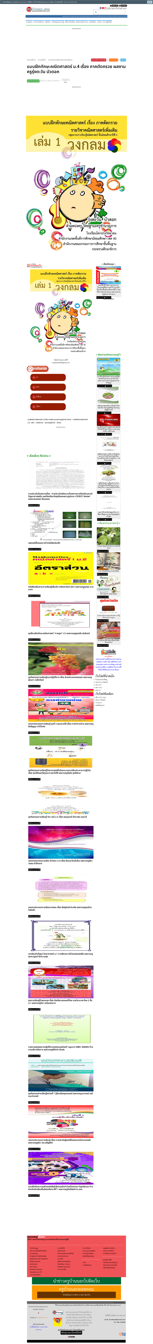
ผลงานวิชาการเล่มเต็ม (98, 60)
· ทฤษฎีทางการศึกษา (108, 1248)
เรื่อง (32, 423)
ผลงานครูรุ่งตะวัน (50, 423)
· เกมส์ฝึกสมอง (86, 1265)
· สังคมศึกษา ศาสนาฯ (63, 1264)
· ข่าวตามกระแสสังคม (88, 1251)
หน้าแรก (123, 60)
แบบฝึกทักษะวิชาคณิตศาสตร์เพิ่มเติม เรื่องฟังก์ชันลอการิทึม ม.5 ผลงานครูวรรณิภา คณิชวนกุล (108, 429)
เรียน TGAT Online (101, 697)
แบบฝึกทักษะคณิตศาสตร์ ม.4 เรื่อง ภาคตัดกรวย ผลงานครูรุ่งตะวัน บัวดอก (49, 419)
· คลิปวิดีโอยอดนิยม (88, 1256)
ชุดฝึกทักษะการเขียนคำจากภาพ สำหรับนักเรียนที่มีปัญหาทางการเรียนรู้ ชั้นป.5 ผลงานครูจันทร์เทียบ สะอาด (109, 486)
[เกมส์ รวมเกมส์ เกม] (99, 22)
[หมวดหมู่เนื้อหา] (70, 22)
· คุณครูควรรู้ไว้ (107, 1260)
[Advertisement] (76, 42)
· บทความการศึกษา (108, 1251)
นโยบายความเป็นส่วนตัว (70, 2)
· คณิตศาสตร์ (61, 1251)
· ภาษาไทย (60, 1259)
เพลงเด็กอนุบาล (100, 705)
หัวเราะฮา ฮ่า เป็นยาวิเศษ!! (108, 594)
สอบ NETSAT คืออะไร (102, 682)
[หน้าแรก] (29, 22)
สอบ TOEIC (99, 687)
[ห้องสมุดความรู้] (57, 22)
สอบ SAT (98, 690)
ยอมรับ (149, 2)
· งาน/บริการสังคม (88, 1253)
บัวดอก (59, 423)
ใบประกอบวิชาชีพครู (101, 679)
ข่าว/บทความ (113, 60)
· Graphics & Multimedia (37, 1256)
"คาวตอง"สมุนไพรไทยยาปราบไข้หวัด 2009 (108, 547)
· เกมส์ (84, 1262)
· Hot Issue (33, 1267)
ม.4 (29, 423)
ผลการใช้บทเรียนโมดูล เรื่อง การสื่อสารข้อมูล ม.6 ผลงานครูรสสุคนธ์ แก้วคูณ (108, 514)
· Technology (33, 1248)
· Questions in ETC (35, 1272)
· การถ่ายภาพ (33, 1264)
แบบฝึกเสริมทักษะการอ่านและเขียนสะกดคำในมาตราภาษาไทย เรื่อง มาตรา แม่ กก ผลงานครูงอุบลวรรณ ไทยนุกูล (108, 379)
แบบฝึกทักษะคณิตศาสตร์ (80, 419)
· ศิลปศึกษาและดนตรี (63, 1267)
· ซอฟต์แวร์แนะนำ (34, 1261)
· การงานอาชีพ (61, 1269)
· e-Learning (33, 1253)
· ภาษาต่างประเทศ (62, 1256)
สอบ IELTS (99, 685)
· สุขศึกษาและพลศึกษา (64, 1261)
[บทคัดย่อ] (92, 22)
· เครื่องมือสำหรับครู (108, 1268)
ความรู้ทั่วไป (42, 60)
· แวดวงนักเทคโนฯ (35, 1275)
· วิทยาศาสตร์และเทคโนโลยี (65, 1253)
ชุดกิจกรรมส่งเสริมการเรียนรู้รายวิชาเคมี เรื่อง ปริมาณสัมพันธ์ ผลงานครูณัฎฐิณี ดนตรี (108, 408)
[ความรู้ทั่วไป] (107, 22)
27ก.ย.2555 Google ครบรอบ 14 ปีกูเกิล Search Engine (108, 616)
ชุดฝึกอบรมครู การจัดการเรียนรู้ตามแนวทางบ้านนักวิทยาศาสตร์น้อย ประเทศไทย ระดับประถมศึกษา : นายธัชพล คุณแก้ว (108, 457)
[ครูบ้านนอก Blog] (48, 22)
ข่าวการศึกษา (31, 60)
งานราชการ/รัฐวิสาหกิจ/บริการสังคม (60, 60)
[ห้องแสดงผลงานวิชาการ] (82, 22)
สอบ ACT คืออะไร (100, 700)
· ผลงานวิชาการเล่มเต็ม (109, 1265)
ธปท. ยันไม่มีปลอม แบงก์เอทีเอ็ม (108, 571)
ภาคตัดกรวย (39, 423)
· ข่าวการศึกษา (86, 1248)
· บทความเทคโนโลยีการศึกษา (38, 1251)
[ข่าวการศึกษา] (38, 22)
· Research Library (35, 1269)
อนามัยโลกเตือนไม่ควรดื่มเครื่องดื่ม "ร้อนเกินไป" (108, 641)
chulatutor (99, 703)
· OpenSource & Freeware (38, 1259)
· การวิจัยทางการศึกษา (109, 1253)
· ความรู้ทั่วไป (61, 1248)
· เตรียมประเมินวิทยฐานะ (110, 1262)
